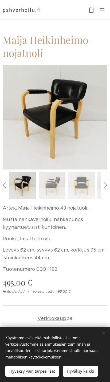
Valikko (102, 10)
